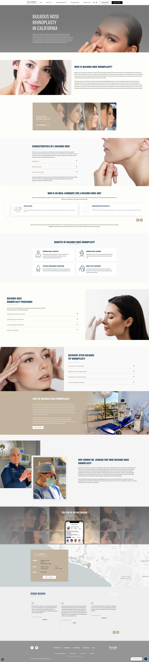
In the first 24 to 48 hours (76, 366)
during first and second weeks (77, 372)
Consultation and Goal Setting (16, 314)
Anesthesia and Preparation (15, 319)
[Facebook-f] (94, 3)
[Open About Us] (51, 2)
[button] (55, 161)
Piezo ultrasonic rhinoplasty (103, 81)
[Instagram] (97, 3)
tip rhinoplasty (41, 197)
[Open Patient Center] (90, 2)
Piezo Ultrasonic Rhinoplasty (16, 325)
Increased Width (37, 167)
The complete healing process (77, 377)
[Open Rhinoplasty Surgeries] (66, 2)
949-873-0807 (44, 572)
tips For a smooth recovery (76, 382)
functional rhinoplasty (48, 178)
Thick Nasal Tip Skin (38, 172)
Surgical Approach (13, 330)
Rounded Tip (35, 161)
